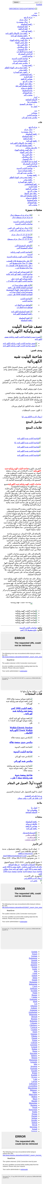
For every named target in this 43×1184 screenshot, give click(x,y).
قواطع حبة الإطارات (24, 307)
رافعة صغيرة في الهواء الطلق (16, 68)
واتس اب (33, 881)
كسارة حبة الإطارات (24, 52)
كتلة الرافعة (23, 29)
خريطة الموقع (14, 864)
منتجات (34, 15)
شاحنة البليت (27, 56)
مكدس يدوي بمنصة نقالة (20, 742)
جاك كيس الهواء (21, 42)
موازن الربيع (27, 81)
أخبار (35, 97)
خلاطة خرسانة (26, 88)
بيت (35, 13)
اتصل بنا (34, 106)
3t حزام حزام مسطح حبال (22, 217)
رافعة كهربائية (27, 31)
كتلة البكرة (28, 77)
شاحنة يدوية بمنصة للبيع (32, 871)
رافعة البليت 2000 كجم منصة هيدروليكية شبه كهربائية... (21, 711)
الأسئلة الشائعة (31, 100)
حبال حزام (23, 20)
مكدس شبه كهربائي (20, 63)
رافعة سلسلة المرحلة (24, 86)
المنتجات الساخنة (28, 864)
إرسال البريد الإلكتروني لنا (32, 417)
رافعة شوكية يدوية (20, 61)
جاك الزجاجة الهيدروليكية (32, 867)
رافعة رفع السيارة (20, 72)
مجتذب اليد (28, 95)
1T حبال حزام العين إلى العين (20, 230)
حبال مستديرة (22, 22)
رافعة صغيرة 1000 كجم (12, 867)
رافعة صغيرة (27, 65)
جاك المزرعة (22, 45)
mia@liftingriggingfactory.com (14, 856)
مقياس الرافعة (26, 79)
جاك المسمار (22, 49)
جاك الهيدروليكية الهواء (19, 40)
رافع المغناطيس (26, 74)
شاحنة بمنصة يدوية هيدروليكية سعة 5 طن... (21, 776)
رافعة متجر (23, 70)
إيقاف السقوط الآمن (24, 248)
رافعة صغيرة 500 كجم (33, 869)
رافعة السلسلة (26, 24)
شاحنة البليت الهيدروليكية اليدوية (19, 257)
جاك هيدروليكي (26, 38)
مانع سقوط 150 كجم (28, 630)
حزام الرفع (28, 17)
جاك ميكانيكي (22, 47)
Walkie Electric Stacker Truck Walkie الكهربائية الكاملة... (21, 730)
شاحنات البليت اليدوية (23, 224)
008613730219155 (25, 853)
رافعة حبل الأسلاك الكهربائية (16, 33)
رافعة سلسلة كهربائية (19, 36)
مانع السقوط (27, 90)
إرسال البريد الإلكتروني (33, 878)
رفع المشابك (27, 93)
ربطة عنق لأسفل (25, 84)
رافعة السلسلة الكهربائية (22, 314)
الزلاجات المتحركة (25, 54)
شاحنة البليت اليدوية (20, 58)
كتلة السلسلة (22, 26)
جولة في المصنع (26, 104)
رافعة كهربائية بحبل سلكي (13, 869)
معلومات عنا (32, 102)
